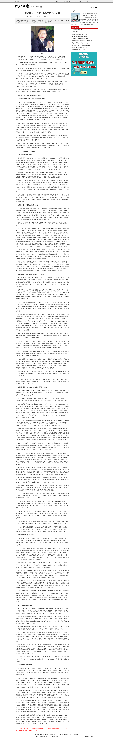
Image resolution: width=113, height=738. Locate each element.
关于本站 (37, 734)
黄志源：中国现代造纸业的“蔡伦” (79, 47)
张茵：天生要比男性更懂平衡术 (79, 34)
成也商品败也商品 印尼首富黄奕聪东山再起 (82, 45)
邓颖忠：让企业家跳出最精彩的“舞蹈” (81, 38)
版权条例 (47, 734)
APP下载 (96, 1)
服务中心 (76, 1)
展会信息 (86, 1)
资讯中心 (61, 1)
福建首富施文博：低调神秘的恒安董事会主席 (82, 40)
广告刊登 (56, 734)
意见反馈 (66, 734)
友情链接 (76, 734)
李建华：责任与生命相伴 (77, 32)
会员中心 (81, 1)
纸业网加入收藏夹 (89, 736)
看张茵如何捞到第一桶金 (77, 29)
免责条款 (52, 734)
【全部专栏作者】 (92, 7)
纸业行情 (66, 1)
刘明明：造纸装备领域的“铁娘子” (79, 36)
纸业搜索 (91, 1)
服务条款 (42, 734)
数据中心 (71, 1)
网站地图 (71, 734)
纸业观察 (17, 1)
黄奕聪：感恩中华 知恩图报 (78, 49)
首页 (57, 1)
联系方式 (61, 734)
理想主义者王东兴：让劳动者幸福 (80, 43)
